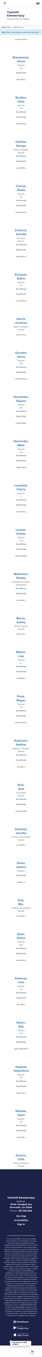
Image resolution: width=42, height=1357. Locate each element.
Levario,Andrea (21, 531)
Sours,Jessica (21, 865)
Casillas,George (21, 143)
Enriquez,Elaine (21, 276)
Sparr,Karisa (21, 936)
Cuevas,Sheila (21, 188)
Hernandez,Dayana (21, 399)
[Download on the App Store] (21, 1334)
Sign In (21, 1224)
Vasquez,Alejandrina (21, 1068)
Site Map (21, 1216)
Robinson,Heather (21, 742)
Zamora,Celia (21, 1157)
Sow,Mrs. (21, 902)
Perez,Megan (21, 698)
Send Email (21, 72)
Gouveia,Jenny (21, 354)
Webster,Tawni (21, 1113)
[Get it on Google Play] (21, 1327)
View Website (21, 112)
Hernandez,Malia (21, 443)
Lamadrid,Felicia (21, 487)
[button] (38, 3)
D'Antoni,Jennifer (21, 232)
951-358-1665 (25, 1211)
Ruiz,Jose (21, 787)
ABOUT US (6, 27)
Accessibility (21, 1220)
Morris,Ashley (21, 620)
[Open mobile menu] (4, 3)
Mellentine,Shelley (21, 576)
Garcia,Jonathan (21, 321)
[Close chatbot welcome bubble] (11, 1341)
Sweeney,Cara (21, 980)
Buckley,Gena (21, 99)
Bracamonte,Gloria (21, 59)
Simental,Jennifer (21, 831)
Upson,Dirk (21, 1024)
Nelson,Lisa (21, 654)
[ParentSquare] (21, 1321)
